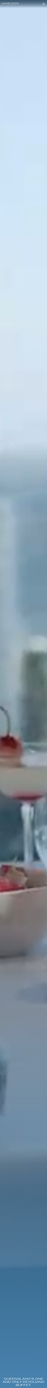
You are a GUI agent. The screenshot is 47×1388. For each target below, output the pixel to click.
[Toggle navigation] (38, 4)
